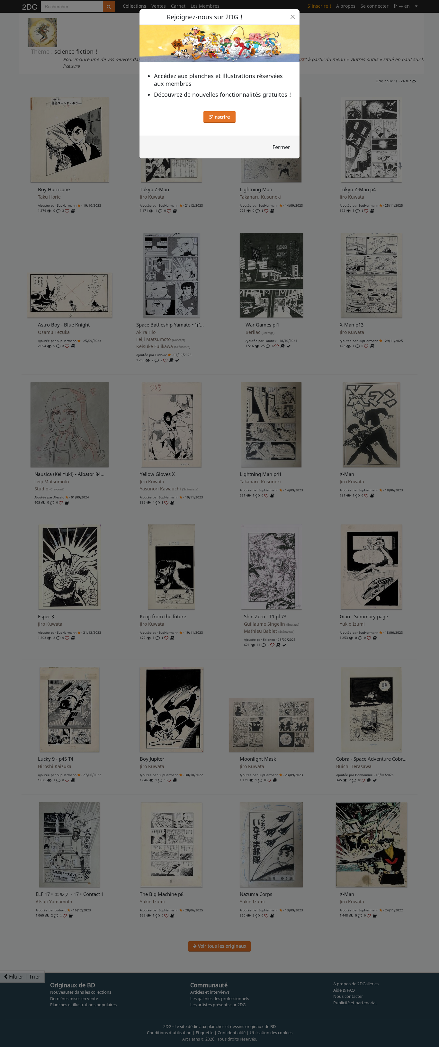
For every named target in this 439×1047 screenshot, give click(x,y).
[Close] (292, 17)
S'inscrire (219, 116)
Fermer (281, 147)
